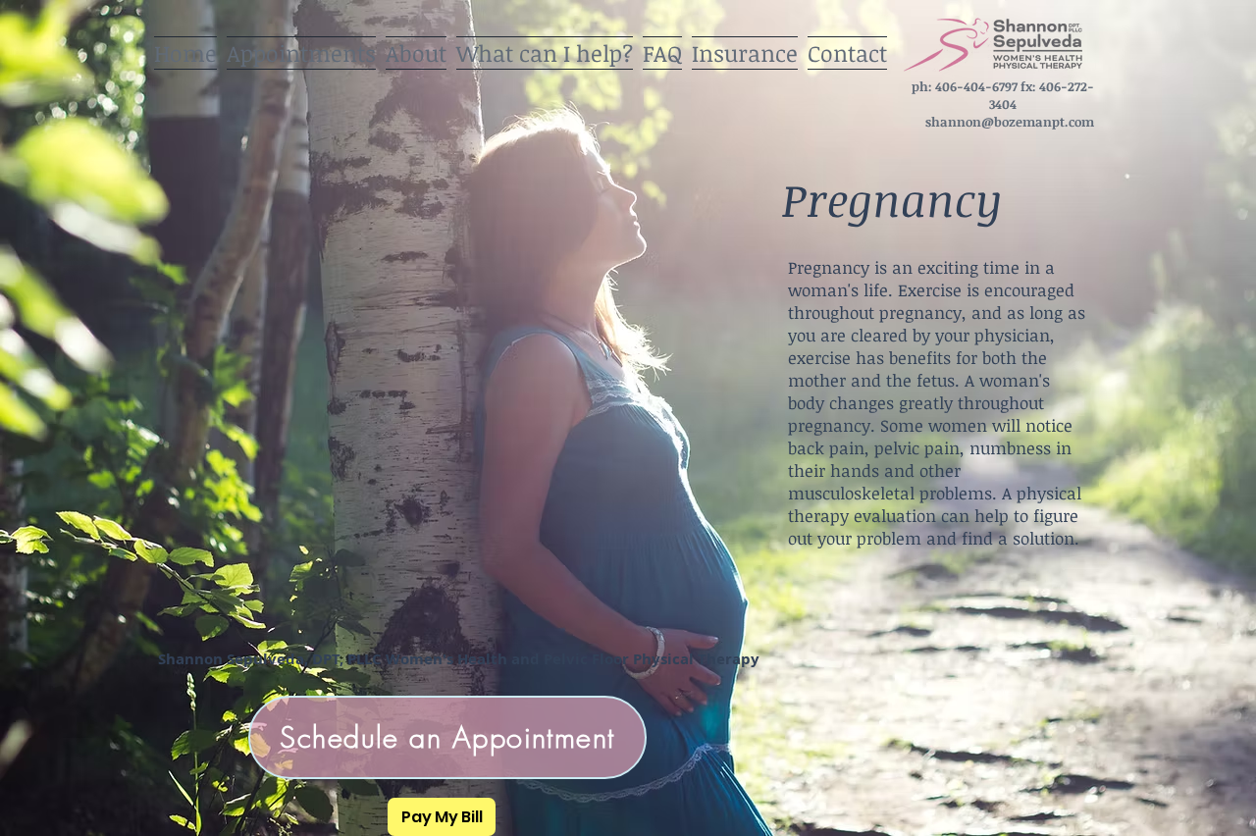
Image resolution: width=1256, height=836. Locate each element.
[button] (544, 47)
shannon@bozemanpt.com (1009, 122)
